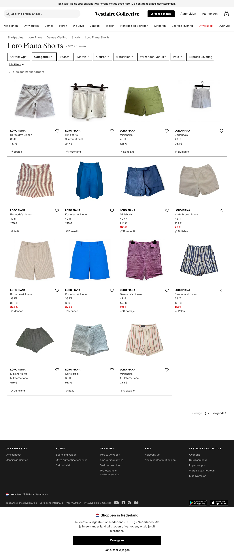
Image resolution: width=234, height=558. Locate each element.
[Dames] (56, 25)
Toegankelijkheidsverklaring (21, 503)
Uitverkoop (206, 26)
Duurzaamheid (198, 460)
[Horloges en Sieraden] (151, 25)
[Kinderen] (168, 25)
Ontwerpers (31, 26)
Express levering (182, 26)
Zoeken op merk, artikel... (26, 14)
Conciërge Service (17, 460)
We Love (78, 26)
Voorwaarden (73, 503)
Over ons (194, 455)
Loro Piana (35, 37)
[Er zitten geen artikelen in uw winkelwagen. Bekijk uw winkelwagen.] (226, 13)
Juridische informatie (51, 503)
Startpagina (15, 37)
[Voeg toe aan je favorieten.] (57, 131)
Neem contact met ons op (160, 460)
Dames (49, 26)
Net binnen (11, 26)
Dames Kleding (57, 37)
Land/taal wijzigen (117, 550)
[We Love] (86, 25)
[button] (226, 13)
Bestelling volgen (66, 455)
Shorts (76, 37)
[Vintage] (102, 25)
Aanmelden (188, 14)
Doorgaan (117, 540)
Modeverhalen (197, 476)
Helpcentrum (152, 455)
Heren (63, 26)
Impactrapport (197, 465)
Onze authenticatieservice (71, 460)
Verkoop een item (161, 14)
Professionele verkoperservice (109, 472)
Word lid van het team (202, 471)
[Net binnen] (20, 25)
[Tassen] (117, 25)
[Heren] (70, 25)
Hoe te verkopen (110, 455)
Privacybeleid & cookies (97, 503)
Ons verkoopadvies (111, 460)
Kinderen (160, 26)
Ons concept (13, 455)
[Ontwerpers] (41, 25)
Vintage (95, 26)
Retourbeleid (63, 465)
